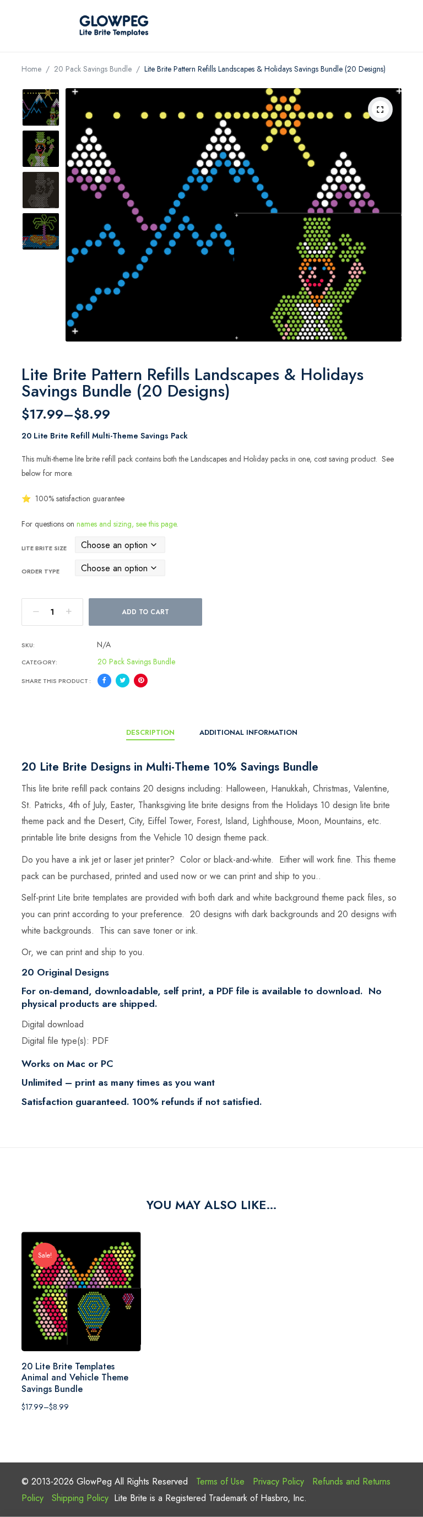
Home (31, 68)
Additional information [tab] (248, 732)
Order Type (40, 571)
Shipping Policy (80, 1498)
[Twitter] (122, 680)
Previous (40, 99)
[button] (380, 109)
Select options (67, 1338)
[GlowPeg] (114, 26)
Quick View (95, 1338)
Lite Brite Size (44, 548)
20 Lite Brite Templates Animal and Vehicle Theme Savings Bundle (74, 1378)
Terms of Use (220, 1481)
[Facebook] (104, 680)
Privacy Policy (278, 1481)
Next (40, 242)
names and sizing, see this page (126, 523)
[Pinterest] (141, 680)
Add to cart (145, 612)
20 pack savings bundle (93, 68)
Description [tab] (150, 732)
